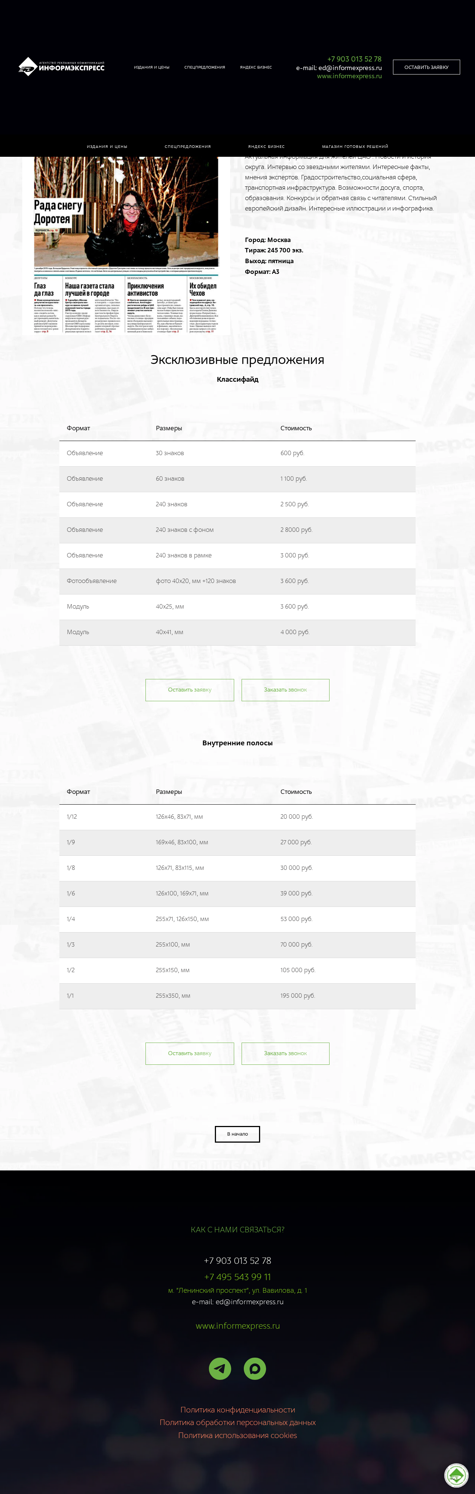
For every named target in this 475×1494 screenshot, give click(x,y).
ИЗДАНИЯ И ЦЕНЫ (152, 67)
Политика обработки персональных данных (238, 1422)
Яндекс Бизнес (256, 67)
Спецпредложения (188, 146)
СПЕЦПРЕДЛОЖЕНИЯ (204, 67)
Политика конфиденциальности (237, 1410)
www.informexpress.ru (238, 1326)
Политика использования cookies (237, 1435)
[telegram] (220, 1369)
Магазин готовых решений (355, 146)
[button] (426, 67)
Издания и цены (107, 146)
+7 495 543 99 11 (237, 1277)
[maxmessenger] (255, 1369)
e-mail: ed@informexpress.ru (339, 68)
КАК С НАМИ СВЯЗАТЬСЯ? (238, 1230)
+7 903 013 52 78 (238, 1261)
